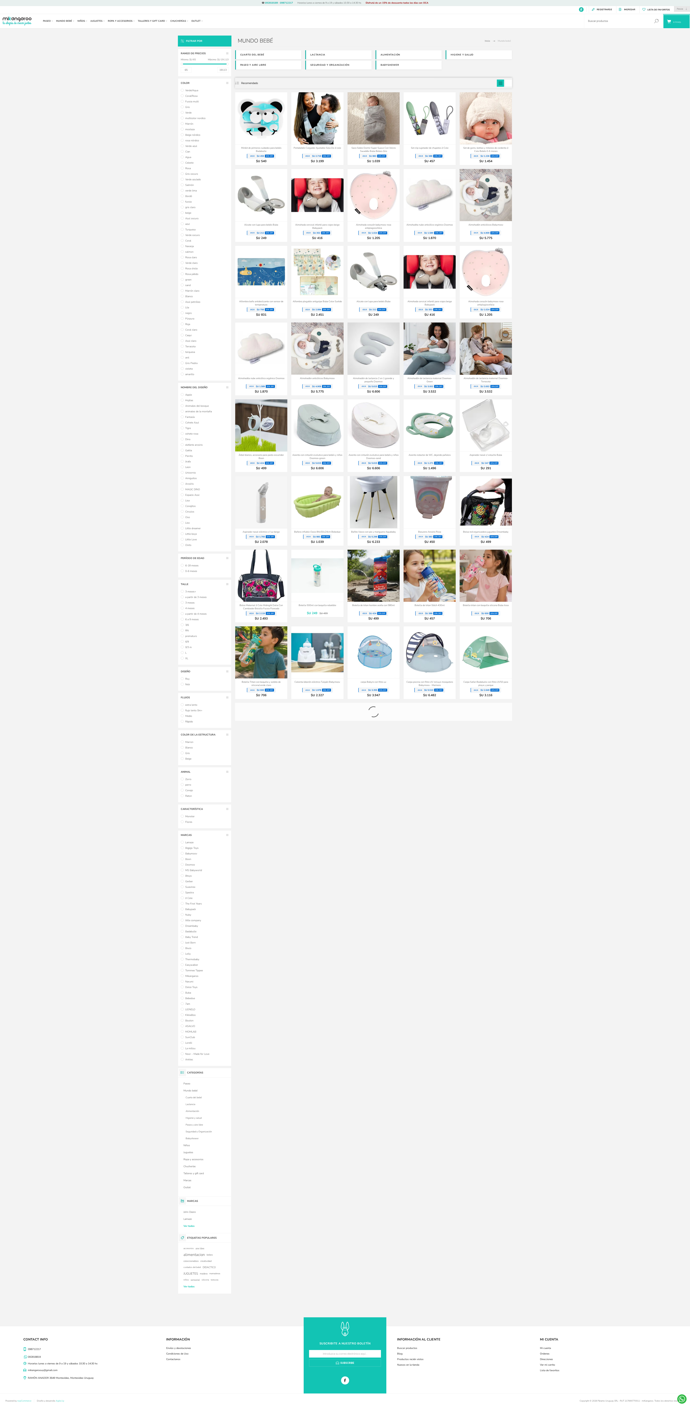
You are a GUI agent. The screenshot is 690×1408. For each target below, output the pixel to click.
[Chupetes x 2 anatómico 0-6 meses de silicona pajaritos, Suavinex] (430, 739)
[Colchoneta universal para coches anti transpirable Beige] (374, 890)
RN (187, 630)
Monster (190, 816)
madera (204, 1273)
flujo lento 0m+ (193, 710)
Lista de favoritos (549, 1370)
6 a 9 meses (192, 619)
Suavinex (190, 887)
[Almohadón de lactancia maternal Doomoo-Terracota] (486, 359)
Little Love (191, 539)
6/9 (187, 641)
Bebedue (190, 998)
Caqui (188, 335)
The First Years (193, 903)
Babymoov (191, 853)
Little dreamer (193, 528)
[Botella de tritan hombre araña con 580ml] (374, 586)
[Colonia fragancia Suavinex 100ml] (261, 968)
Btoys (188, 876)
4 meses (190, 608)
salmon (189, 252)
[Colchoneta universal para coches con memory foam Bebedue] (430, 890)
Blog (399, 1353)
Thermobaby (192, 959)
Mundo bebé (190, 1090)
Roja (187, 324)
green (188, 279)
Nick (187, 684)
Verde (188, 112)
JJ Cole (188, 898)
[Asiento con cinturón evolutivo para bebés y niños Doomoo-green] (317, 435)
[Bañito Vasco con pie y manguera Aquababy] (374, 511)
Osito (188, 545)
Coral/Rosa (191, 96)
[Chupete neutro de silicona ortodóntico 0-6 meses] (374, 739)
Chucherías (189, 1166)
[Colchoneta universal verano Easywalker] (486, 890)
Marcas (187, 1180)
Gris (187, 107)
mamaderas (214, 1273)
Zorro (188, 779)
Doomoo (190, 864)
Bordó (188, 196)
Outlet (187, 1187)
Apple (188, 394)
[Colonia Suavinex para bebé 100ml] (317, 968)
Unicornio (190, 472)
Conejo (189, 790)
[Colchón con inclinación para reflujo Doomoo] (261, 893)
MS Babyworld (193, 870)
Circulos (189, 511)
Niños (186, 1145)
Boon (188, 859)
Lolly (188, 953)
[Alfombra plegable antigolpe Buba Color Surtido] (317, 282)
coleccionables (191, 1261)
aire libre (200, 1248)
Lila (187, 307)
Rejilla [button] (500, 83)
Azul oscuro (192, 218)
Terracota (190, 346)
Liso (187, 523)
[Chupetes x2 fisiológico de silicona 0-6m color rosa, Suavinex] (374, 816)
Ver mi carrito (547, 1365)
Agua (188, 157)
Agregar (257, 135)
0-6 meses (191, 571)
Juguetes (188, 1152)
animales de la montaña (198, 411)
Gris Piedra (191, 363)
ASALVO (190, 1026)
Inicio (487, 41)
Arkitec (189, 1059)
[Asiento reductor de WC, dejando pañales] (430, 435)
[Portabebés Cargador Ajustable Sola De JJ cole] (317, 128)
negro (188, 313)
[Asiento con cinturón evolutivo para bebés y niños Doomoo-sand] (374, 435)
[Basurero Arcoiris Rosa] (430, 511)
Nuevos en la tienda (408, 1365)
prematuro (191, 636)
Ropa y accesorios (193, 1159)
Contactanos (173, 1359)
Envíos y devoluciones (178, 1348)
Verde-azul (191, 146)
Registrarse (604, 9)
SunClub (190, 1037)
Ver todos (189, 1226)
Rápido (189, 721)
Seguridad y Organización (329, 65)
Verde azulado (193, 179)
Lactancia (317, 54)
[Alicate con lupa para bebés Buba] (261, 205)
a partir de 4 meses (196, 614)
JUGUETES (190, 1274)
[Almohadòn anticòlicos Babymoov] (486, 205)
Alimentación (390, 54)
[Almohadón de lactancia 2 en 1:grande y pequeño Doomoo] (374, 359)
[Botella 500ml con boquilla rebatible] (317, 583)
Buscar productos (407, 1348)
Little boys (191, 534)
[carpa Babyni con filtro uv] (374, 662)
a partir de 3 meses (196, 597)
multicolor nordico (195, 118)
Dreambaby (191, 926)
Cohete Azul (192, 422)
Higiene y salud (462, 54)
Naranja (189, 246)
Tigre (188, 428)
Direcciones (546, 1359)
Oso (187, 517)
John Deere (189, 1212)
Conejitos (190, 506)
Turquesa (190, 229)
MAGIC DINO (192, 489)
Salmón (189, 185)
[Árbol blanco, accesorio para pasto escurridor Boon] (261, 435)
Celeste (189, 162)
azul (187, 224)
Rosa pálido (191, 274)
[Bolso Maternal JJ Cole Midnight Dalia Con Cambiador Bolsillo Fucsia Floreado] (261, 586)
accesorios (188, 1248)
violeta (189, 368)
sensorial (195, 1279)
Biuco (188, 948)
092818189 (271, 2)
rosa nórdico (192, 140)
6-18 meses (192, 565)
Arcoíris (189, 484)
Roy (187, 679)
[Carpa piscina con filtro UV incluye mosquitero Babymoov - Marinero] (430, 662)
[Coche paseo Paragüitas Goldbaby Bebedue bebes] (486, 816)
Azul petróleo (192, 302)
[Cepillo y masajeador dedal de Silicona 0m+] (317, 736)
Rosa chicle (191, 268)
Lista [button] (508, 83)
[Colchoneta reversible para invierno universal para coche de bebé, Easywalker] (317, 890)
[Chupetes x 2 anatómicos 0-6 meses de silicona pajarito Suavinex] (486, 739)
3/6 (187, 625)
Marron (189, 742)
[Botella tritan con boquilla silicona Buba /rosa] (486, 586)
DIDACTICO (209, 1267)
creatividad (205, 1261)
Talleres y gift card (193, 1173)
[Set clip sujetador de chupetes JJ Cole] (430, 128)
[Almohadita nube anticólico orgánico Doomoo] (430, 205)
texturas (214, 1279)
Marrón (189, 124)
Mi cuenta (545, 1348)
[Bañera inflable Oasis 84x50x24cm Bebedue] (317, 511)
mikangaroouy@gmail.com (43, 1370)
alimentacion (194, 1254)
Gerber (189, 881)
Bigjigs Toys (192, 848)
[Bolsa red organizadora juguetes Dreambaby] (486, 511)
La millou (190, 1048)
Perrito (189, 456)
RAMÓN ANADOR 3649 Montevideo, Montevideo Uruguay (61, 1378)
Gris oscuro (191, 174)
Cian (187, 151)
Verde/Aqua (191, 90)
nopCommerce (24, 1400)
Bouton (189, 1020)
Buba (188, 992)
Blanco (189, 296)
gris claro (190, 207)
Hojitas (189, 400)
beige (188, 213)
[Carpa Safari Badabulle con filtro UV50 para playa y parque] (486, 662)
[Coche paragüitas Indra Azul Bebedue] (430, 816)
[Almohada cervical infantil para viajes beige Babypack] (317, 205)
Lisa (187, 500)
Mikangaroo (191, 976)
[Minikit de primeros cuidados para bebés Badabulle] (261, 128)
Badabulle (190, 931)
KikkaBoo (190, 1015)
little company (193, 920)
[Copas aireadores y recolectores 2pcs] (374, 968)
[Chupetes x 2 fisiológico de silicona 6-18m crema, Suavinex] (261, 816)
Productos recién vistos (410, 1359)
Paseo (186, 1083)
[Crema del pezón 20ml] (486, 968)
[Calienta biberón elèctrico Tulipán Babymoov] (317, 662)
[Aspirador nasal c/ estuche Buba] (486, 435)
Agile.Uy (60, 1400)
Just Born (190, 942)
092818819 (34, 1357)
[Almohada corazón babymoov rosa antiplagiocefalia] (374, 205)
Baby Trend (191, 937)
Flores (188, 822)
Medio (188, 716)
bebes (210, 1254)
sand (188, 285)
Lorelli (188, 1043)
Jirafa (188, 461)
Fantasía (190, 417)
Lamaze (189, 842)
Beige (188, 758)
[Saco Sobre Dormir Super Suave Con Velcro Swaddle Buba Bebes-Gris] (374, 128)
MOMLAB (190, 1031)
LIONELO (190, 1009)
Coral (188, 240)
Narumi (189, 981)
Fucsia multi (192, 101)
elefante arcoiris (194, 445)
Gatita (188, 450)
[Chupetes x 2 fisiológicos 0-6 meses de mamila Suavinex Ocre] (317, 816)
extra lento (191, 705)
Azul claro (190, 341)
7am (187, 1004)
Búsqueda (656, 21)
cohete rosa (191, 433)
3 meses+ (190, 591)
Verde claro (191, 263)
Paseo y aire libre (253, 65)
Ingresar (629, 9)
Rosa (188, 168)
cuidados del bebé (192, 1267)
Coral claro (191, 329)
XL (186, 658)
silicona (205, 1279)
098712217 (286, 2)
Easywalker (191, 965)
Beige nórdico (192, 135)
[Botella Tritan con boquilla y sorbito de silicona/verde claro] (261, 662)
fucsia (188, 201)
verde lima (191, 190)
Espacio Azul (192, 495)
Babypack (190, 909)
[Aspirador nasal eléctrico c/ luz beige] (261, 511)
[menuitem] (233, 1348)
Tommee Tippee (194, 970)
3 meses (190, 602)
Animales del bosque (197, 406)
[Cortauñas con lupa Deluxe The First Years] (430, 968)
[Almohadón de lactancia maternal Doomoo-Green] (430, 359)
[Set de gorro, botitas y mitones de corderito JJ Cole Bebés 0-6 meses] (486, 128)
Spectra (189, 892)
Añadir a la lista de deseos (276, 135)
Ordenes (544, 1353)
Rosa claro (191, 257)
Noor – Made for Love (197, 1054)
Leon (188, 467)
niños (186, 1279)
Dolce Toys (191, 987)
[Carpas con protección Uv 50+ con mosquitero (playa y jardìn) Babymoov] (261, 739)
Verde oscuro (192, 235)
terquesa (190, 352)
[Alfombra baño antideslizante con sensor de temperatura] (261, 282)
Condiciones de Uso (177, 1353)
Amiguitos (191, 478)
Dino (187, 439)
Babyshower (390, 65)
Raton (188, 796)
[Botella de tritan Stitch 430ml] (430, 586)
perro (188, 785)
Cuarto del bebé (252, 54)
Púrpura (189, 318)
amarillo (189, 374)
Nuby (188, 915)
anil (187, 357)
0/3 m (188, 647)
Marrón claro (192, 291)
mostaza (190, 129)
